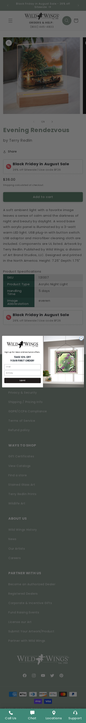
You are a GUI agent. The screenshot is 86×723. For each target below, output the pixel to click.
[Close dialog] (81, 338)
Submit (22, 380)
